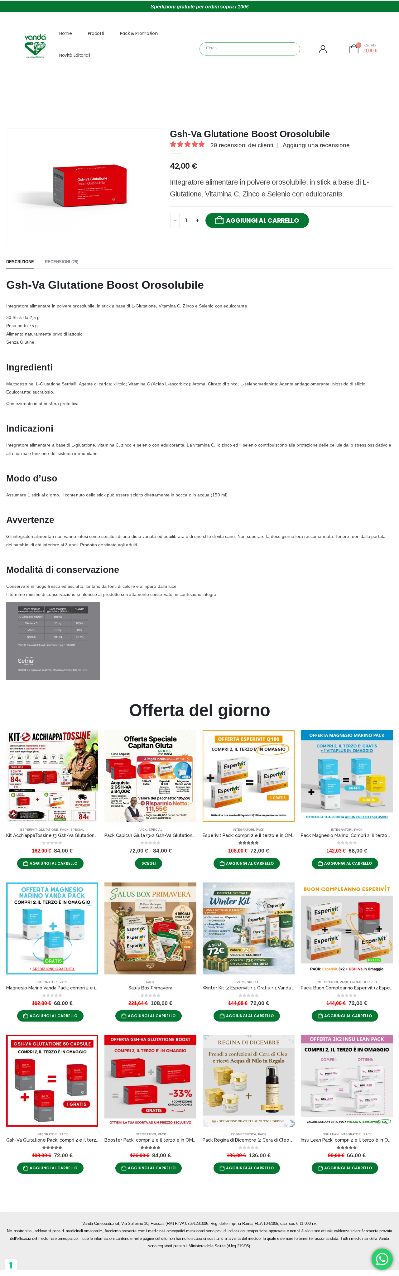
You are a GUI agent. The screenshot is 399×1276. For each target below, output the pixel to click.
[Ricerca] (280, 49)
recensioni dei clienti (241, 145)
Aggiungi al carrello (262, 220)
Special (77, 829)
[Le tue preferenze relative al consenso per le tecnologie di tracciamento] (11, 1265)
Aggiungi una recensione (316, 145)
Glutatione (48, 829)
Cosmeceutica (243, 1134)
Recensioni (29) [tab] (61, 261)
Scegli (149, 863)
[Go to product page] (52, 776)
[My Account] (333, 49)
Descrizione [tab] (20, 261)
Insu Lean (330, 1134)
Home (65, 33)
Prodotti (96, 33)
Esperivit (28, 829)
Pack (64, 829)
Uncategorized (363, 982)
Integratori (243, 829)
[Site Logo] (35, 46)
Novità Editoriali (74, 55)
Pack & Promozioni (139, 33)
